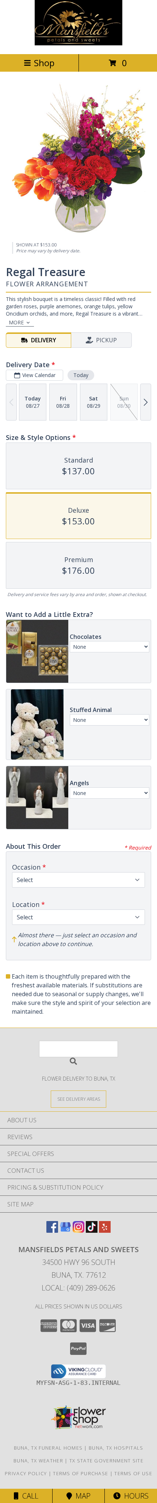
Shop (44, 63)
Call (28, 1496)
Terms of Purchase (80, 1473)
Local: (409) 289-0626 (78, 1288)
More (16, 322)
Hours (134, 1496)
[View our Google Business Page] (65, 1230)
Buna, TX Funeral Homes (48, 1447)
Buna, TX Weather (38, 1460)
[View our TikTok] (91, 1230)
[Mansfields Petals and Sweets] (78, 43)
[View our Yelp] (105, 1230)
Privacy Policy (26, 1473)
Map (81, 1496)
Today (80, 375)
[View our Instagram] (78, 1230)
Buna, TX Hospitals (116, 1447)
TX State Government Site (106, 1460)
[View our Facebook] (52, 1230)
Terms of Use (133, 1473)
